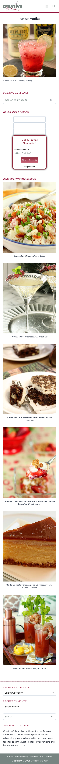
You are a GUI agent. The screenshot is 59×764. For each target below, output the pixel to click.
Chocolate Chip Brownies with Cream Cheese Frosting (29, 419)
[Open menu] (47, 6)
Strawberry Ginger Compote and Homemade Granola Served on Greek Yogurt (29, 502)
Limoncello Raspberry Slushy (17, 81)
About (10, 756)
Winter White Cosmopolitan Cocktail (29, 337)
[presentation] (29, 50)
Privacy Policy (21, 756)
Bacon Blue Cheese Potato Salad (29, 256)
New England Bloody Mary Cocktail (29, 668)
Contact (48, 756)
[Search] (51, 100)
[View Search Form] (53, 6)
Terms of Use (36, 756)
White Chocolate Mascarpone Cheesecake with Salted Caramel (29, 586)
